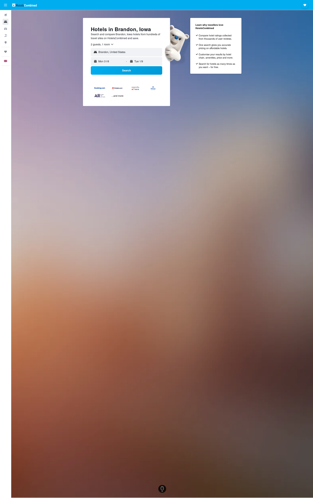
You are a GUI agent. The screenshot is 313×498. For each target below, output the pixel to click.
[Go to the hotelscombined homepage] (24, 5)
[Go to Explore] (5, 42)
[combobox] (102, 44)
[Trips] (5, 51)
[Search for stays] (5, 22)
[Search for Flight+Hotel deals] (5, 35)
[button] (5, 5)
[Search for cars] (5, 28)
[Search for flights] (5, 15)
